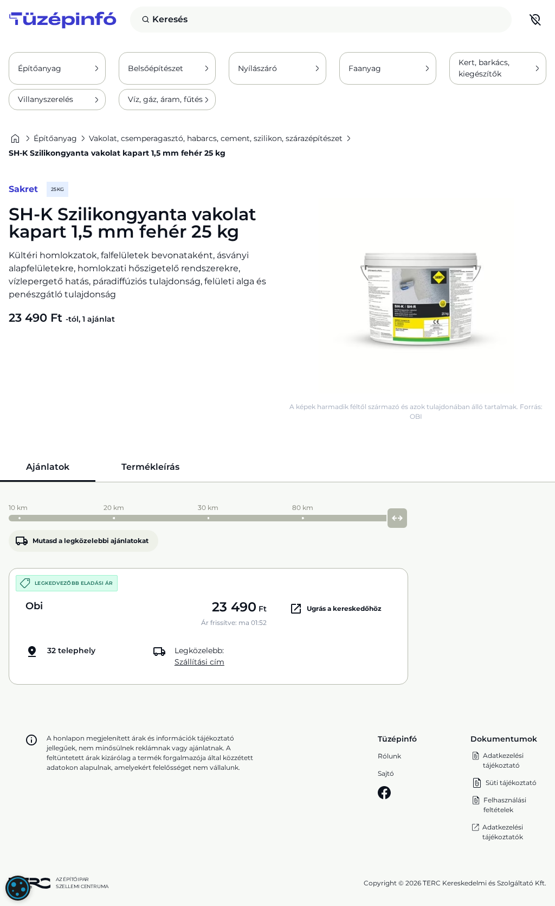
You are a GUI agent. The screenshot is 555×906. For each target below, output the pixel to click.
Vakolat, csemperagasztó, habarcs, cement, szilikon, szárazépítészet (216, 138)
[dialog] (17, 888)
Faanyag (365, 68)
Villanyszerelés (45, 99)
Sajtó (386, 773)
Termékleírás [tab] (150, 467)
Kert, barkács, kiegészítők (484, 68)
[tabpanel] (277, 591)
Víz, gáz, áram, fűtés (165, 99)
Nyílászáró (257, 68)
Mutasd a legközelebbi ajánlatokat (91, 541)
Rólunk (389, 756)
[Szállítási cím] (535, 19)
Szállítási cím (199, 662)
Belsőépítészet (155, 68)
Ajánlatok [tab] (47, 467)
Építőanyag (39, 68)
